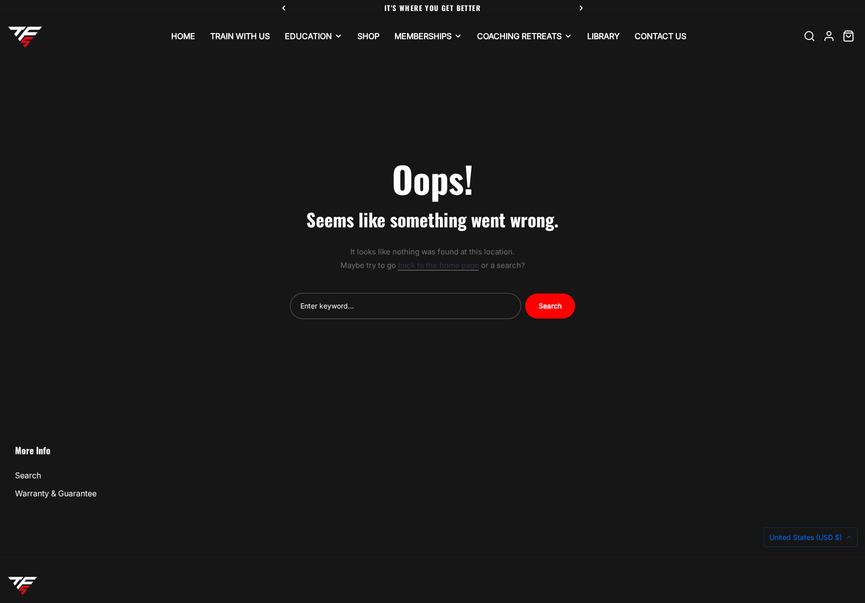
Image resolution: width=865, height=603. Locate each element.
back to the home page (438, 265)
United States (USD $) (806, 537)
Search (550, 306)
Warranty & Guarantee (56, 493)
